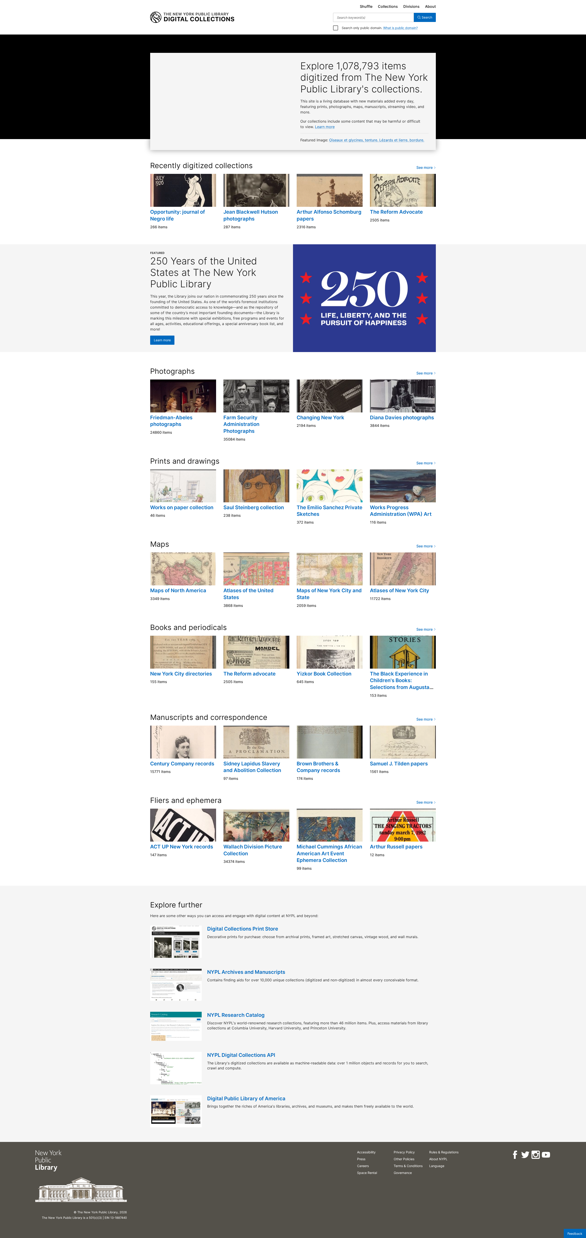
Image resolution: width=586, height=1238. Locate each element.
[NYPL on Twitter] (525, 1155)
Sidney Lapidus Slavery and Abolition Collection (252, 767)
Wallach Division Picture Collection (252, 850)
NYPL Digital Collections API (241, 1055)
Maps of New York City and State (329, 593)
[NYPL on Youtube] (545, 1155)
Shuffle (366, 6)
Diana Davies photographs (402, 417)
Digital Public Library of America (246, 1098)
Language (436, 1166)
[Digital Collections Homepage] (192, 17)
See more (425, 167)
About (430, 6)
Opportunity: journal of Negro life (177, 215)
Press (361, 1159)
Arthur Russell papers (396, 847)
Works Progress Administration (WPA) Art (400, 510)
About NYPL (438, 1159)
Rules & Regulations (443, 1152)
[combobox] (373, 17)
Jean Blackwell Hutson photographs (250, 215)
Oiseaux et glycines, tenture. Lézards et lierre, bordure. (376, 140)
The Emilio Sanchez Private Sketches (329, 510)
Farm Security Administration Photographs (241, 424)
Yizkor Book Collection (324, 674)
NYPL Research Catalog (236, 1015)
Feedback (574, 1233)
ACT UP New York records (181, 847)
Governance (403, 1173)
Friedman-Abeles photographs (171, 420)
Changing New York (320, 417)
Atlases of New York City (399, 590)
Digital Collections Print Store (242, 929)
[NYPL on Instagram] (535, 1155)
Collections (388, 6)
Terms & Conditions (408, 1166)
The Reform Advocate (396, 212)
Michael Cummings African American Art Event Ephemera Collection (329, 853)
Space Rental (367, 1173)
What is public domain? (400, 28)
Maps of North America (178, 590)
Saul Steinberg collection (253, 507)
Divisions (411, 6)
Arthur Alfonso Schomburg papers (329, 215)
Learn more (325, 126)
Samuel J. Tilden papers (399, 764)
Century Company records (182, 764)
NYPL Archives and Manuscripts (246, 972)
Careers (363, 1166)
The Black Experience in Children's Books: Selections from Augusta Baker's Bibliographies (399, 684)
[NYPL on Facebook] (514, 1155)
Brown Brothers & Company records (318, 767)
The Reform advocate (249, 674)
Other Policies (404, 1159)
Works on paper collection (181, 507)
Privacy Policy (404, 1152)
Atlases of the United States (248, 593)
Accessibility (366, 1152)
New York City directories (181, 674)
